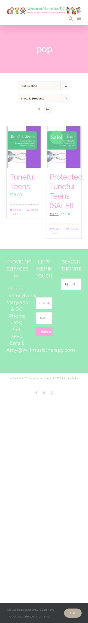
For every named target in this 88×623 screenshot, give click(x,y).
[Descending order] (66, 86)
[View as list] (47, 109)
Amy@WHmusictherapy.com (40, 350)
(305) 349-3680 (17, 329)
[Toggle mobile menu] (79, 18)
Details (34, 209)
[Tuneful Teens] (24, 147)
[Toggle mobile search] (71, 18)
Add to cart (17, 211)
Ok (72, 613)
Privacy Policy (70, 378)
